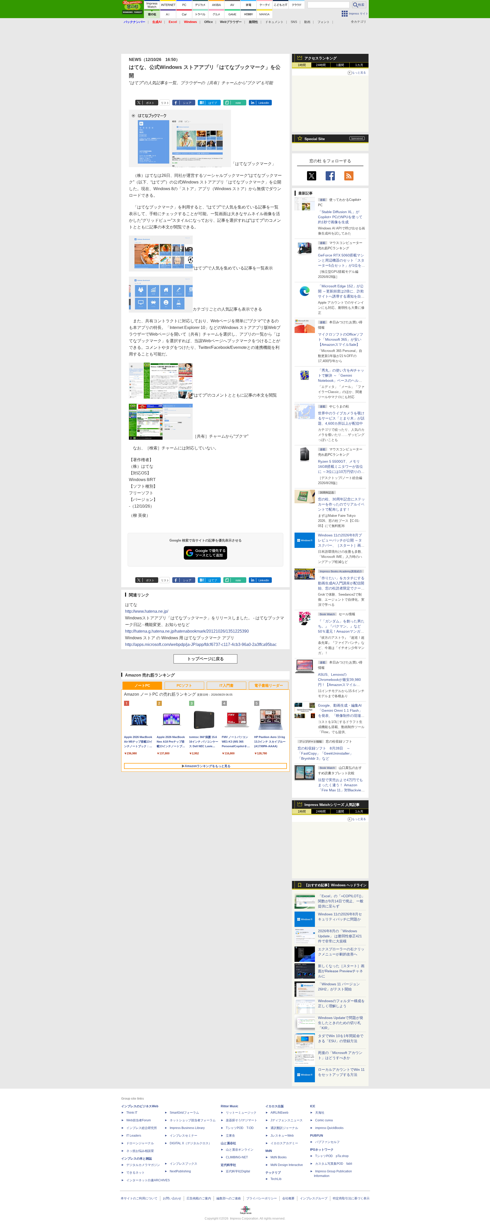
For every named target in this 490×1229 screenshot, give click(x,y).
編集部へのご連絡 (228, 1198)
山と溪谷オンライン (239, 1149)
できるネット (135, 1172)
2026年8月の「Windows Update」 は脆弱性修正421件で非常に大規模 (340, 936)
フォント (323, 22)
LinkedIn (264, 102)
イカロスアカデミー (284, 1143)
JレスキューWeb (282, 1135)
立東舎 (230, 1135)
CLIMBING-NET (237, 1157)
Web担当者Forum (138, 1120)
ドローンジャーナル (140, 1143)
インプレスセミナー (183, 1135)
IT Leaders (133, 1135)
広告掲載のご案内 (199, 1198)
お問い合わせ (172, 1198)
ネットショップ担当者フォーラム (193, 1120)
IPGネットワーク (322, 1149)
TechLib (276, 1179)
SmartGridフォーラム (184, 1112)
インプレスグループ (313, 1198)
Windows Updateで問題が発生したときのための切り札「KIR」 (340, 1023)
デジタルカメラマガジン (143, 1165)
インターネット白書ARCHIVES (148, 1180)
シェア (187, 102)
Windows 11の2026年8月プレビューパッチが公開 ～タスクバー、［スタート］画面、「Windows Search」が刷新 (340, 545)
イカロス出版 (274, 1106)
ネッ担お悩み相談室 (140, 1151)
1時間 (302, 65)
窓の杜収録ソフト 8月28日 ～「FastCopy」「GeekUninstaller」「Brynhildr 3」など (325, 753)
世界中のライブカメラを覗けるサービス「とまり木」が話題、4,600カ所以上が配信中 (341, 418)
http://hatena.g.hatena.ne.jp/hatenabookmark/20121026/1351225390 (187, 631)
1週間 (340, 65)
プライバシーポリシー (261, 1198)
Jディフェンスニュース (287, 1120)
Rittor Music (229, 1106)
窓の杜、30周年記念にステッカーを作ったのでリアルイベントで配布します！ (341, 504)
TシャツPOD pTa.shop (332, 1156)
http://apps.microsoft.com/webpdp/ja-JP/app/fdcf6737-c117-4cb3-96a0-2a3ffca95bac (201, 644)
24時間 (321, 65)
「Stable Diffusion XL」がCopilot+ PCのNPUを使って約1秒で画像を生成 (340, 217)
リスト (165, 102)
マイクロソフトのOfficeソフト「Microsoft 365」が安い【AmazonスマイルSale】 (340, 339)
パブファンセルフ (327, 1142)
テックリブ (273, 1172)
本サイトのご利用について (139, 1198)
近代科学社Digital (238, 1171)
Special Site (314, 139)
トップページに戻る (205, 659)
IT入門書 (226, 685)
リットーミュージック (241, 1112)
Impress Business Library (187, 1128)
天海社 (319, 1112)
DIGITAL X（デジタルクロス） (191, 1143)
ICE (312, 1106)
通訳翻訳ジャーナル (284, 1128)
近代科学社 (228, 1165)
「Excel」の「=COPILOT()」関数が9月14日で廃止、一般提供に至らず (341, 901)
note (238, 102)
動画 (307, 22)
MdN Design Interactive (287, 1165)
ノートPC (142, 685)
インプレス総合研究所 (141, 1128)
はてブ (213, 102)
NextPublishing (180, 1171)
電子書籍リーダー (268, 685)
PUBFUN (316, 1135)
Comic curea (324, 1120)
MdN (268, 1151)
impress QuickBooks (329, 1128)
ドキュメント (274, 22)
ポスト (150, 102)
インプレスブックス (183, 1163)
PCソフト (184, 685)
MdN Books (279, 1157)
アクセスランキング (320, 58)
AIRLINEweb (279, 1112)
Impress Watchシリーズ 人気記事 (332, 805)
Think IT (131, 1112)
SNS (294, 22)
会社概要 (288, 1198)
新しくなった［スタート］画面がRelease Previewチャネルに (341, 971)
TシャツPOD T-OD (240, 1128)
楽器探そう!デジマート (241, 1120)
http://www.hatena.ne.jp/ (146, 611)
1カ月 (359, 65)
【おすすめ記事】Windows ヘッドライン (335, 885)
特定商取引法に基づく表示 (351, 1198)
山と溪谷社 (228, 1143)
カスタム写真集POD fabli (333, 1163)
